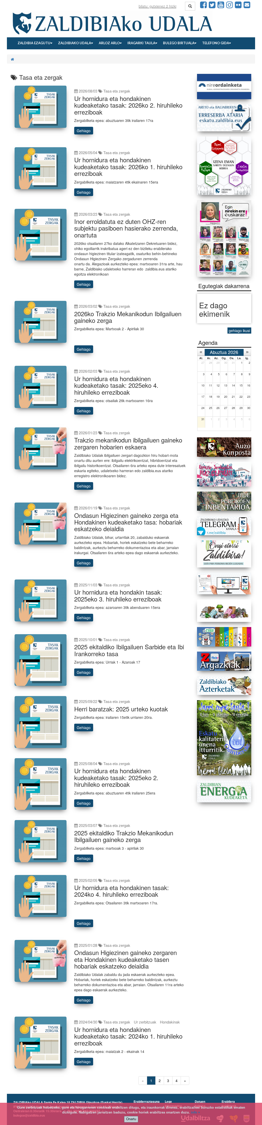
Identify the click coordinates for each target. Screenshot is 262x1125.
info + (195, 1112)
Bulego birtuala (178, 43)
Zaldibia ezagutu (34, 43)
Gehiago (84, 130)
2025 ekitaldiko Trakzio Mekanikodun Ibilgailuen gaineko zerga (123, 836)
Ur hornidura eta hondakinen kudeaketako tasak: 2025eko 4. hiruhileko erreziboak (116, 385)
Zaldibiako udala (74, 43)
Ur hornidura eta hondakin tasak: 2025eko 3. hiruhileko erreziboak (118, 595)
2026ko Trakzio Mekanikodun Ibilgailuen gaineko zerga (127, 317)
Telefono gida (215, 43)
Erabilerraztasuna (147, 1101)
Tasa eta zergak (116, 91)
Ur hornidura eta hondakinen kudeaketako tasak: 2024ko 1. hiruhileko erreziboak (128, 1036)
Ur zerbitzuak (145, 1022)
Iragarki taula (141, 43)
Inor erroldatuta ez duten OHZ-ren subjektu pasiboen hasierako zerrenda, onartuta (126, 228)
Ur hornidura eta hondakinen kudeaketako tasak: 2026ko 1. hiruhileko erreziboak (128, 166)
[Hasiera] (12, 59)
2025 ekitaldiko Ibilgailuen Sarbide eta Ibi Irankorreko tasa (129, 650)
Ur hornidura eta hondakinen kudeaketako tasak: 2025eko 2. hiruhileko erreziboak (116, 777)
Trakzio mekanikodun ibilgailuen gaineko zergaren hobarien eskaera (128, 443)
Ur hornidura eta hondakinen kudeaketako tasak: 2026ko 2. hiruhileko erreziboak (128, 105)
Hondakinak (170, 1022)
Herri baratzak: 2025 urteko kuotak (121, 708)
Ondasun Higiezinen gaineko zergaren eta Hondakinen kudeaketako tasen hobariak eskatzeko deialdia (125, 959)
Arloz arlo (109, 43)
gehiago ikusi (239, 330)
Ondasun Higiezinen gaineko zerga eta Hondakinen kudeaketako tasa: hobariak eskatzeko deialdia (128, 522)
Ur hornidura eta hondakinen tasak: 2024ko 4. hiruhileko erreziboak (121, 891)
